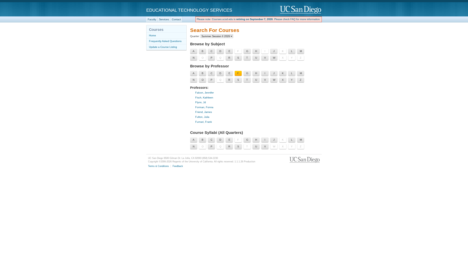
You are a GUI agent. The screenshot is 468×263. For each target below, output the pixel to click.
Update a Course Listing (163, 46)
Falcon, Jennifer (204, 92)
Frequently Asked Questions (165, 41)
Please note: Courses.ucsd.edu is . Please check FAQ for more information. (258, 19)
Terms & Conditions (158, 166)
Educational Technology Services (189, 10)
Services (164, 19)
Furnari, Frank (203, 121)
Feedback (178, 166)
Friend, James (203, 111)
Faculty (152, 19)
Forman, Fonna (204, 107)
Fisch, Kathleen (204, 97)
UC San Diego (301, 10)
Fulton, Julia (202, 116)
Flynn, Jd (200, 102)
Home (152, 35)
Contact (176, 19)
